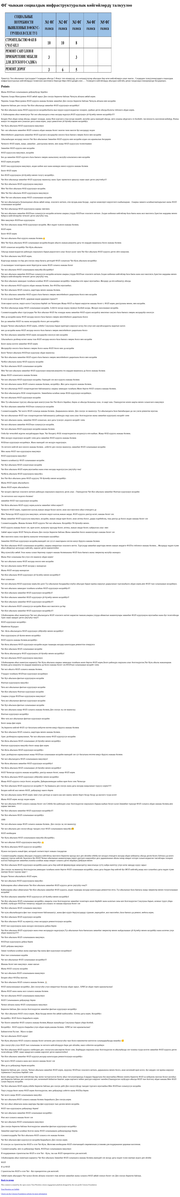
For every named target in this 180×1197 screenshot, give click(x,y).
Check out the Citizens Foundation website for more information (24, 1194)
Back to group (7, 1180)
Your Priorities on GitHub (10, 1189)
